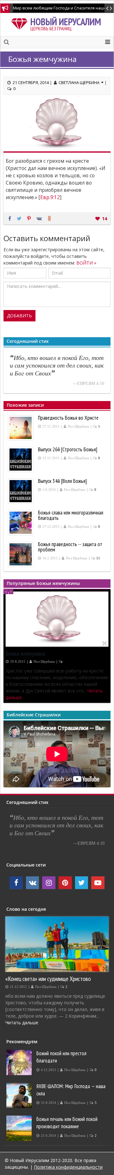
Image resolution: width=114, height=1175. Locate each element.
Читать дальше (22, 697)
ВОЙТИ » (86, 263)
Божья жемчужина (25, 653)
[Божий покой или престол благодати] (19, 1062)
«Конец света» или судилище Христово (48, 979)
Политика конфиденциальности (68, 1167)
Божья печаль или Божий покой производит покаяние (67, 1123)
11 (98, 558)
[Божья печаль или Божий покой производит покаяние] (19, 1128)
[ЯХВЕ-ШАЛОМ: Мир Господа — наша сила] (19, 1095)
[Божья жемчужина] (57, 619)
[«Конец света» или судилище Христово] (57, 944)
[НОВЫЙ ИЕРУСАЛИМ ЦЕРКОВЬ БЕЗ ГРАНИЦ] (20, 23)
